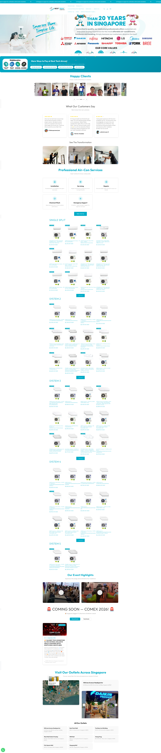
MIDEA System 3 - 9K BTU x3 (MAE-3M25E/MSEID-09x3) (88, 402)
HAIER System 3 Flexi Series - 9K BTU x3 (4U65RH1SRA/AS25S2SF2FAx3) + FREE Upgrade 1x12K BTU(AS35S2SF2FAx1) (56, 403)
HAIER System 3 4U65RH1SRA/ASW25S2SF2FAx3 (71, 402)
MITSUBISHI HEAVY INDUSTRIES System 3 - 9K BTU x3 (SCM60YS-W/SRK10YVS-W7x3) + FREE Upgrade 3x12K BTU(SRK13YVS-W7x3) (88, 451)
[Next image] (116, 705)
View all (80, 295)
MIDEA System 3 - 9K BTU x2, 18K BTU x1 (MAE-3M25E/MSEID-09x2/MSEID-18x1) (103, 426)
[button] (79, 6)
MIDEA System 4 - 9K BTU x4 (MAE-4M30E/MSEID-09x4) (103, 507)
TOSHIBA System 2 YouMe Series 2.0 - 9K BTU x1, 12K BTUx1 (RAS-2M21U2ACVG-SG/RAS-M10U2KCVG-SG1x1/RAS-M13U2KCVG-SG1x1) (72, 370)
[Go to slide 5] (100, 717)
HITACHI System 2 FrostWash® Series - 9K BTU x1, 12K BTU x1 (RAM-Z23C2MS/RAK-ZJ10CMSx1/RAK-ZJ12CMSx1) (88, 345)
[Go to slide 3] (98, 717)
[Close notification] (20, 748)
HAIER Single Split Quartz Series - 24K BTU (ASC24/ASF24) (72, 288)
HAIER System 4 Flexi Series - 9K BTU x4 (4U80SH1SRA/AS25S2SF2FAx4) (88, 483)
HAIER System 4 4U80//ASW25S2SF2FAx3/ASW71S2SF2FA (88, 507)
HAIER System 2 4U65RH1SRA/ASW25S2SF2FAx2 (71, 320)
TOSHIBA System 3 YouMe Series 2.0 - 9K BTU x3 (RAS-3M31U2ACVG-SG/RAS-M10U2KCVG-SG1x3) (57, 450)
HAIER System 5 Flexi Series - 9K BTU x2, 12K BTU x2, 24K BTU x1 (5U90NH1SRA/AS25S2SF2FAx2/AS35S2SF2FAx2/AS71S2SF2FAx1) (56, 566)
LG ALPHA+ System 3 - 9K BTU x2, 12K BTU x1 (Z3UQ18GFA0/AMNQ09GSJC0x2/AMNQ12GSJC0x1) (104, 451)
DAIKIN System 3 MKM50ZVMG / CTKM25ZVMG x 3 (71, 426)
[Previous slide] (71, 54)
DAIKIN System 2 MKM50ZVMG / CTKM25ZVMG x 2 (56, 369)
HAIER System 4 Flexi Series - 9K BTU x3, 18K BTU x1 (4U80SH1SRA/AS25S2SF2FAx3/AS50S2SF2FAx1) (56, 508)
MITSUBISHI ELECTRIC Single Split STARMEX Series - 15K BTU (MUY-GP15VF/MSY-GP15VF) (103, 265)
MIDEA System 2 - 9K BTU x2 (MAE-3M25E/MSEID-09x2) (103, 369)
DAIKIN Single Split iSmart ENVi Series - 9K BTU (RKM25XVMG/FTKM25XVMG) (87, 241)
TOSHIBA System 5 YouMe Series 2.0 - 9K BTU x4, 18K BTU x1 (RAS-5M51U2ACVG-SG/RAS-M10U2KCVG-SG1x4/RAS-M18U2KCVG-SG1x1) (72, 566)
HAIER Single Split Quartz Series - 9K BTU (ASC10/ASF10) (72, 241)
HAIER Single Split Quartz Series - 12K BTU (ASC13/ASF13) (57, 264)
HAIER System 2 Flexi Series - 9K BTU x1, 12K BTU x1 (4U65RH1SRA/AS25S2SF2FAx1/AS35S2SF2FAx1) (88, 321)
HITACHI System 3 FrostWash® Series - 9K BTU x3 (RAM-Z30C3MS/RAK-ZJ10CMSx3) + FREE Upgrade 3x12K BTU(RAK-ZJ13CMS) (103, 403)
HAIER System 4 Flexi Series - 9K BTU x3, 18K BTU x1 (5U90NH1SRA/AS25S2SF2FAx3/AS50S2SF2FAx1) (88, 533)
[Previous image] (84, 705)
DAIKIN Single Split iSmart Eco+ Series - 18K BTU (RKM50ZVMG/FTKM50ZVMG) (88, 288)
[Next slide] (86, 54)
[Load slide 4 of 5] (81, 55)
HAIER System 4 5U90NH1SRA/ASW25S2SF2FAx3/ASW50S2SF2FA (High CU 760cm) (103, 532)
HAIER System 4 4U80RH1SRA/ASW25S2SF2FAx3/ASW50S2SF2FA (72, 507)
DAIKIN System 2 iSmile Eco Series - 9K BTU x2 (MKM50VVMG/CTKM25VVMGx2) (103, 344)
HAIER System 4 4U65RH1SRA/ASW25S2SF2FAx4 (102, 483)
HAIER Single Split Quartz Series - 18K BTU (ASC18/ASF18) (57, 288)
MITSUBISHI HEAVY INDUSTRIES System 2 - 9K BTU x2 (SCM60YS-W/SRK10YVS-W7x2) (87, 369)
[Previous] (74, 99)
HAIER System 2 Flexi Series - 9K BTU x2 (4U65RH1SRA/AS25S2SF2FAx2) (56, 320)
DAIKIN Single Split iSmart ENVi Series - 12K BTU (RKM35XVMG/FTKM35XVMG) (71, 265)
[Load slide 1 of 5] (75, 55)
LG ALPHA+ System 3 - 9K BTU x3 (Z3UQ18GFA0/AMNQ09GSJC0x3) (72, 450)
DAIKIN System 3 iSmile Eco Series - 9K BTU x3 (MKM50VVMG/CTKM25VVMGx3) (56, 426)
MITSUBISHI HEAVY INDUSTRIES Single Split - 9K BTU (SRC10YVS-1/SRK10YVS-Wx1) (103, 241)
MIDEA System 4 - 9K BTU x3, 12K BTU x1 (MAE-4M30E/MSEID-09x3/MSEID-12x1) (56, 532)
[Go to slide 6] (101, 717)
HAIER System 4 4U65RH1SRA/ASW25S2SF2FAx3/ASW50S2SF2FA (72, 483)
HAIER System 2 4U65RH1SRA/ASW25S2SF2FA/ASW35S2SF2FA (103, 320)
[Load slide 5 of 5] (83, 55)
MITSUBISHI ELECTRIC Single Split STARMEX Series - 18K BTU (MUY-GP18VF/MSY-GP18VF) (103, 288)
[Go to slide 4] (99, 717)
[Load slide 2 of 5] (77, 55)
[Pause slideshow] (89, 54)
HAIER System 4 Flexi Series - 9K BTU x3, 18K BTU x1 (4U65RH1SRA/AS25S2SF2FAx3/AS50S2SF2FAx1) (56, 484)
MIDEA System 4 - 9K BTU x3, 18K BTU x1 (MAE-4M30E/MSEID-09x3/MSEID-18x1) (72, 532)
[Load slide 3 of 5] (79, 55)
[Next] (86, 99)
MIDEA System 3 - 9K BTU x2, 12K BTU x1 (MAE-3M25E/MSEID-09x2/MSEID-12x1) (87, 426)
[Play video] (61, 592)
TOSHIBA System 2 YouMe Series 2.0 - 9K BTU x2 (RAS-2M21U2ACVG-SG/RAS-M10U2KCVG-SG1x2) (72, 344)
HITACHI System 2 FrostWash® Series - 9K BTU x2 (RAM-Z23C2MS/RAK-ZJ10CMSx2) (56, 344)
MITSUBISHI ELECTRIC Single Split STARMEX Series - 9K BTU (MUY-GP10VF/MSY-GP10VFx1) (56, 241)
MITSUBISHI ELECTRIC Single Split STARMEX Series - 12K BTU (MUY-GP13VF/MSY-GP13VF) (87, 265)
